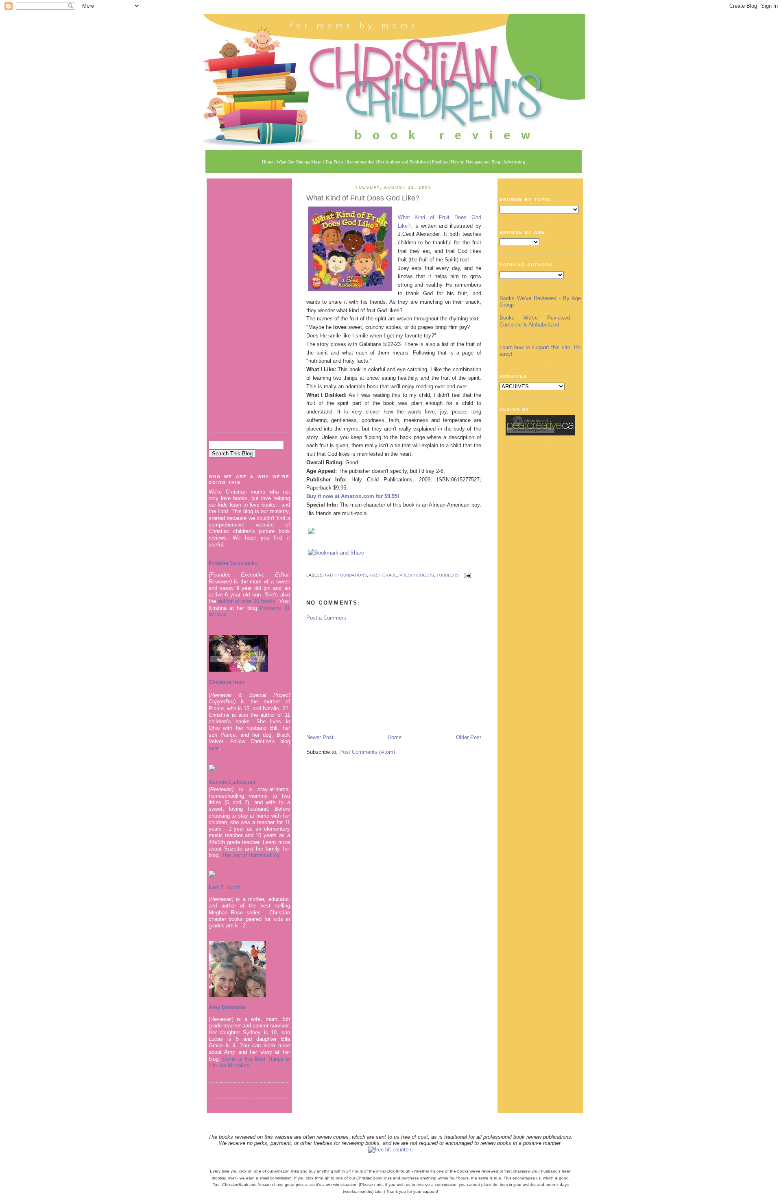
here (214, 748)
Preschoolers (416, 575)
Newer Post (320, 737)
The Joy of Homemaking (250, 855)
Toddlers (447, 575)
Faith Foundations (346, 575)
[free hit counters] (390, 1150)
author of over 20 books (247, 601)
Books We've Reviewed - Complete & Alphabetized (540, 321)
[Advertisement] (249, 302)
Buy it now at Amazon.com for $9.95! (352, 496)
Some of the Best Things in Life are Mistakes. (249, 1062)
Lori (214, 887)
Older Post (468, 737)
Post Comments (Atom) (367, 752)
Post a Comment (326, 618)
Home (394, 737)
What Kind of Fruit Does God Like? (362, 198)
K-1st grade (383, 575)
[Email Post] (466, 575)
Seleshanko (233, 563)
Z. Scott (229, 887)
